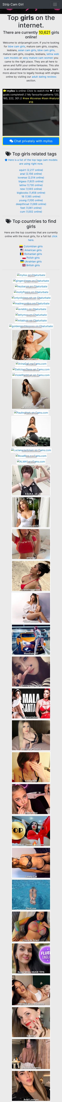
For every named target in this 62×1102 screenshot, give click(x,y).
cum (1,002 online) (31, 211)
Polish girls (33, 257)
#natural (54, 98)
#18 (31, 102)
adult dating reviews (44, 76)
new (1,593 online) (31, 188)
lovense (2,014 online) (31, 177)
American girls (33, 250)
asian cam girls (27, 50)
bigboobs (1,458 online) (31, 192)
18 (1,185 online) (31, 196)
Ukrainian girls (33, 261)
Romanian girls (33, 253)
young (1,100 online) (31, 200)
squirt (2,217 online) (31, 170)
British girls (33, 265)
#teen (45, 98)
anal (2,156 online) (31, 173)
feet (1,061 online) (31, 207)
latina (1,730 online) (31, 185)
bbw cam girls (16, 46)
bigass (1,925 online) (31, 181)
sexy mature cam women (38, 57)
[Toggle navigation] (55, 4)
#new (26, 98)
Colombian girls (33, 246)
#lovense (35, 98)
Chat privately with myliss (33, 141)
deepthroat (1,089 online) (31, 204)
